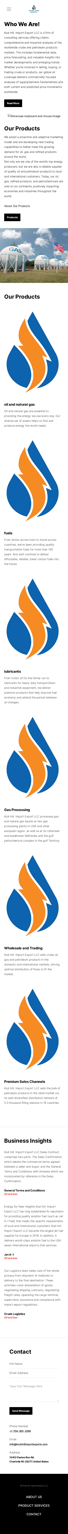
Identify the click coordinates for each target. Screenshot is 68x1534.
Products (12, 217)
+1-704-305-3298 (20, 1431)
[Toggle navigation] (9, 9)
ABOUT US (34, 1497)
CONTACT (34, 1514)
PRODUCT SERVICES (34, 1505)
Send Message (21, 1410)
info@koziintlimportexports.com (28, 1444)
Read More (13, 103)
